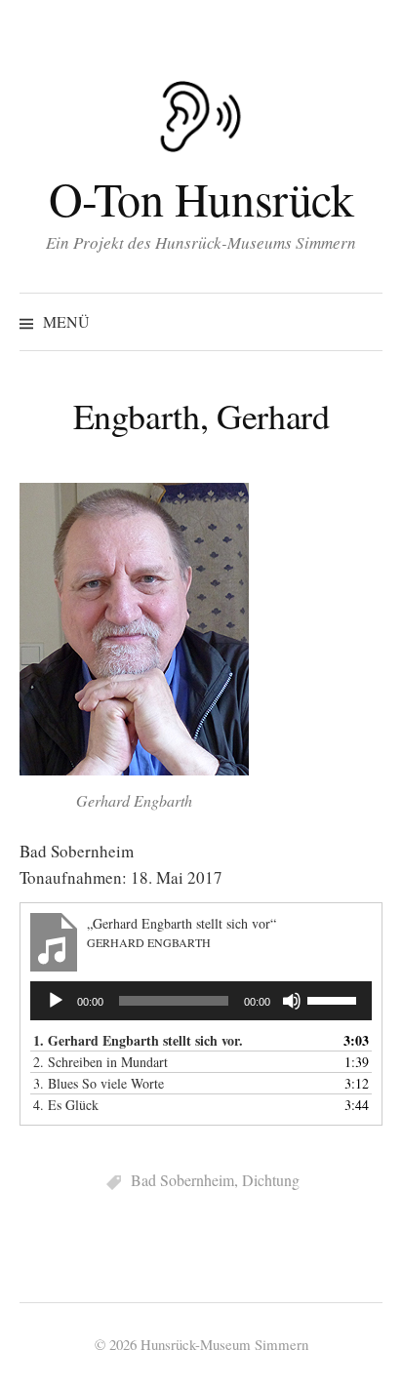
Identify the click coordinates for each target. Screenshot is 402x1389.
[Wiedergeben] (55, 1001)
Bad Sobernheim (182, 1180)
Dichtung (271, 1180)
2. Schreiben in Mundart (100, 1061)
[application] (201, 1000)
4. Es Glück (66, 1104)
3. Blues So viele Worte (98, 1083)
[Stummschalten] (292, 1001)
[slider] (334, 998)
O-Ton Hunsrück (201, 198)
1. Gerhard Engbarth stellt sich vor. (138, 1040)
